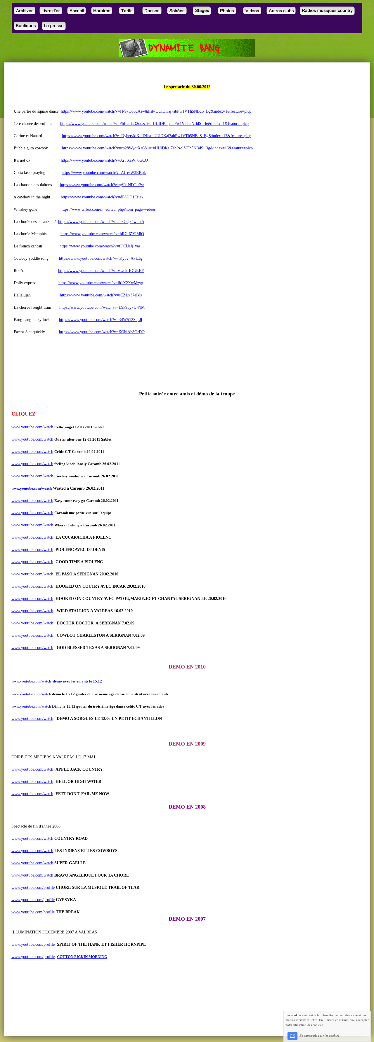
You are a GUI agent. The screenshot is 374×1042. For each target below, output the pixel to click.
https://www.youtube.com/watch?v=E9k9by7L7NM (102, 307)
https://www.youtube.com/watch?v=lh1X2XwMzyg (100, 283)
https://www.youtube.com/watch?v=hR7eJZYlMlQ (102, 234)
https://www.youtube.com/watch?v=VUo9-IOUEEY (101, 270)
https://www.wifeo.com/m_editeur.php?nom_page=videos (107, 209)
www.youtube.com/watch (32, 427)
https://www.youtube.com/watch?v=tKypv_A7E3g (100, 258)
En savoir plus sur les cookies (319, 1035)
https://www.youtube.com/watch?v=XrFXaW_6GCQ (104, 160)
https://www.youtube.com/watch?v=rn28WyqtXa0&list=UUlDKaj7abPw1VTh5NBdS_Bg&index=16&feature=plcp (157, 148)
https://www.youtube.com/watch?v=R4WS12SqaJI (100, 319)
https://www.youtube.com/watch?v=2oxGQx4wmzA (101, 221)
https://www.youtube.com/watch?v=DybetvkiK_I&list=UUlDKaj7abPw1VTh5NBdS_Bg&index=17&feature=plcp (156, 136)
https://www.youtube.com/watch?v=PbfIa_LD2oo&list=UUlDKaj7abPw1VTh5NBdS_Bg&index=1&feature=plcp (154, 123)
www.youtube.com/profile (33, 887)
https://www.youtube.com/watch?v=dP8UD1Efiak (102, 197)
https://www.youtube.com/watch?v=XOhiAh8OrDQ (102, 332)
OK (292, 1036)
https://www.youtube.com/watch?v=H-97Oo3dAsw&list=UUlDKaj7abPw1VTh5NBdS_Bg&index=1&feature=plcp (156, 111)
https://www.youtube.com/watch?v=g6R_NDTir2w (102, 185)
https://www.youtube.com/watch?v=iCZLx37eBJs (101, 295)
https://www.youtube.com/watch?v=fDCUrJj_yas (100, 246)
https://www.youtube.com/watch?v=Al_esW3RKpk (104, 172)
